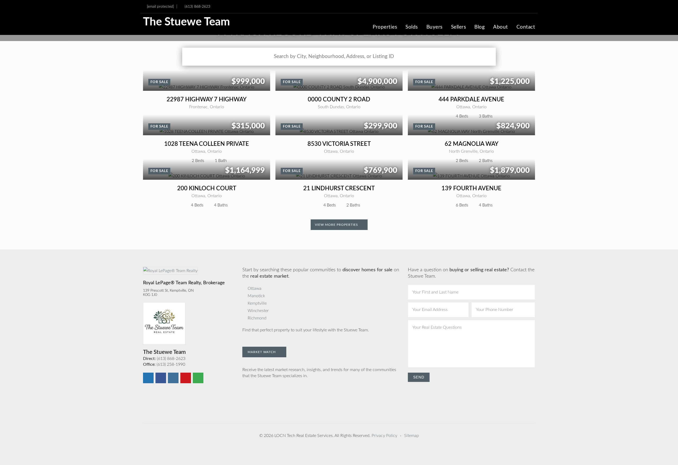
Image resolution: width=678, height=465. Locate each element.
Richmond (257, 318)
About (500, 27)
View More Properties (337, 224)
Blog (479, 27)
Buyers (434, 27)
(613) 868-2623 (197, 6)
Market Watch (262, 352)
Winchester (258, 311)
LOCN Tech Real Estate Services (303, 436)
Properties (385, 27)
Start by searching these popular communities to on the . (320, 273)
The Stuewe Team (186, 22)
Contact (525, 27)
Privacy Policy (384, 436)
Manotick (256, 296)
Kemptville (257, 303)
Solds (411, 27)
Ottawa (254, 288)
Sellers (458, 27)
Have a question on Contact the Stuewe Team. (471, 273)
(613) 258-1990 (171, 364)
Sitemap (411, 436)
